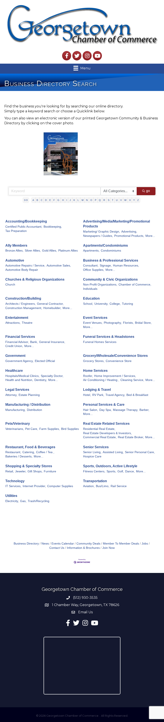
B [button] (37, 200)
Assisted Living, (113, 452)
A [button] (33, 200)
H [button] (63, 200)
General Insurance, (52, 342)
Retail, (9, 471)
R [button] (104, 200)
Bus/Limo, (102, 486)
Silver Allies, (33, 250)
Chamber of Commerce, (135, 284)
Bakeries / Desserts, (18, 456)
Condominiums (111, 250)
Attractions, (12, 322)
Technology (15, 481)
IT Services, (13, 486)
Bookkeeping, (53, 226)
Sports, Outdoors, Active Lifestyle (110, 466)
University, (101, 303)
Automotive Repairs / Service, (25, 265)
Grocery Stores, (93, 361)
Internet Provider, (34, 486)
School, (88, 303)
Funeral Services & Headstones (108, 336)
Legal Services (17, 389)
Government (15, 355)
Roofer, (88, 376)
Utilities (11, 496)
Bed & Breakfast (137, 395)
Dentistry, (40, 380)
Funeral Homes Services (99, 342)
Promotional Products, (129, 235)
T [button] (112, 200)
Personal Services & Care (103, 404)
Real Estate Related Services (106, 423)
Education (91, 298)
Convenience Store (119, 361)
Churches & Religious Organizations (34, 279)
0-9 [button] (26, 200)
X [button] (130, 200)
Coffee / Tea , (45, 452)
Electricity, (12, 501)
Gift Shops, (35, 471)
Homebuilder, (52, 308)
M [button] (82, 200)
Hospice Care (92, 456)
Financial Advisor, (17, 342)
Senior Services (96, 447)
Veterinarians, (14, 429)
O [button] (91, 200)
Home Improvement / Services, (115, 376)
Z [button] (138, 200)
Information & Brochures (83, 547)
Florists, (128, 322)
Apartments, (91, 250)
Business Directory (26, 543)
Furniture (50, 471)
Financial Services (20, 336)
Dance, (130, 471)
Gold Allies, (49, 250)
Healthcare (14, 370)
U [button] (117, 200)
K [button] (74, 200)
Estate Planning (29, 395)
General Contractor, (50, 303)
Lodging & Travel (97, 389)
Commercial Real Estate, (100, 437)
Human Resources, (126, 265)
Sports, (111, 471)
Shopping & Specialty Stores (28, 466)
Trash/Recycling (38, 501)
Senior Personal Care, (140, 452)
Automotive (14, 260)
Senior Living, (92, 452)
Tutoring (127, 303)
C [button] (41, 200)
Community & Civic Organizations (110, 279)
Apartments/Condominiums (105, 245)
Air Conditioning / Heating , (101, 380)
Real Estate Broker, (131, 437)
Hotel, (87, 395)
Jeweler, (20, 471)
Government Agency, (19, 361)
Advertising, (129, 231)
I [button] (66, 200)
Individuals (90, 288)
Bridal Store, (143, 322)
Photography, (113, 322)
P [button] (95, 200)
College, (115, 303)
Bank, (34, 342)
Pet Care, (31, 429)
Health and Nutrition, (19, 380)
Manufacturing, (15, 410)
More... (150, 235)
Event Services (95, 317)
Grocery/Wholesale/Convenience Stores (115, 355)
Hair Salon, (90, 410)
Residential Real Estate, (99, 429)
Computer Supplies (60, 486)
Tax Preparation (16, 231)
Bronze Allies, (14, 250)
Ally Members (16, 245)
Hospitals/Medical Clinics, (22, 376)
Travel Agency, (115, 395)
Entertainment (16, 317)
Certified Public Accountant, (23, 226)
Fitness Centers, (94, 471)
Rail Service (119, 486)
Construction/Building (23, 298)
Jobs (145, 543)
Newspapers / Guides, (98, 235)
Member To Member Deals (121, 543)
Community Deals (88, 543)
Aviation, (89, 486)
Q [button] (100, 200)
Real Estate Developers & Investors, (107, 433)
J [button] (70, 200)
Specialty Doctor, (52, 376)
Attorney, (11, 395)
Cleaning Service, (132, 380)
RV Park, (98, 395)
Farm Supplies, (49, 429)
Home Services (95, 370)
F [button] (54, 200)
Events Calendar (62, 543)
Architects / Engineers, (20, 303)
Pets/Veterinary (17, 423)
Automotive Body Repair (21, 269)
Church (10, 284)
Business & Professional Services (110, 260)
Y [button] (134, 200)
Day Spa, (105, 410)
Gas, (23, 501)
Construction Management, (23, 308)
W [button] (125, 200)
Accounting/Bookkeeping (26, 221)
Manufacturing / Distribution (27, 404)
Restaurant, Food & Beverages (30, 447)
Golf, (120, 471)
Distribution (34, 410)
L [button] (78, 200)
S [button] (108, 200)
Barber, (144, 410)
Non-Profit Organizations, (100, 284)
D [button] (46, 200)
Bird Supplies (70, 429)
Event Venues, (92, 322)
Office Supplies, (93, 269)
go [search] (148, 191)
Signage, (106, 265)
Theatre (27, 322)
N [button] (87, 200)
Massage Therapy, (125, 410)
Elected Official (45, 361)
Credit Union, (14, 346)
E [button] (50, 200)
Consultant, (90, 265)
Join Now (108, 547)
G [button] (58, 200)
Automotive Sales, (59, 265)
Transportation (95, 481)
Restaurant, (13, 452)
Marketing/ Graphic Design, (101, 231)
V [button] (121, 200)
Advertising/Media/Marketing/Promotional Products (116, 224)
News (45, 543)
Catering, (28, 452)
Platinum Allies (68, 250)
